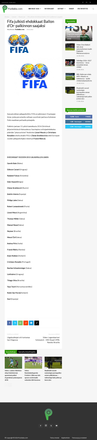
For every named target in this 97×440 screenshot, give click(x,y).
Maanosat (22, 17)
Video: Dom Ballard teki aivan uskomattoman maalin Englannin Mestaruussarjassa (84, 49)
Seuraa (88, 121)
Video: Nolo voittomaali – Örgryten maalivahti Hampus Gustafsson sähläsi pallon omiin (78, 35)
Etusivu (7, 17)
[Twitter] (90, 2)
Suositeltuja (11, 352)
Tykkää (88, 117)
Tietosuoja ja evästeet (79, 438)
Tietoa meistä (54, 438)
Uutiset (14, 17)
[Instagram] (86, 2)
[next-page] (10, 384)
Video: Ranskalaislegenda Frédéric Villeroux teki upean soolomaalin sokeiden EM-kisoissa (32, 375)
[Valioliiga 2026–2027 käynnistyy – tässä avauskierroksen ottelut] (70, 62)
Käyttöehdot (65, 438)
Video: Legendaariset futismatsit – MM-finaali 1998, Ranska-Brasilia (47, 339)
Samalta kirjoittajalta (26, 352)
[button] (93, 9)
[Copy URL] (36, 323)
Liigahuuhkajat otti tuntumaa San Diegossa (18, 338)
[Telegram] (31, 323)
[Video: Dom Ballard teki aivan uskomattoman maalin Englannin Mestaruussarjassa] (70, 47)
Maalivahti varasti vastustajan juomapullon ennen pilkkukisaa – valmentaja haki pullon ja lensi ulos (53, 375)
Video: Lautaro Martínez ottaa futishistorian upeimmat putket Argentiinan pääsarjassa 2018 (13, 375)
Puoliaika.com (19, 29)
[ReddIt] (25, 323)
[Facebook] (82, 2)
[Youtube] (56, 426)
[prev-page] (6, 384)
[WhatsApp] (20, 323)
